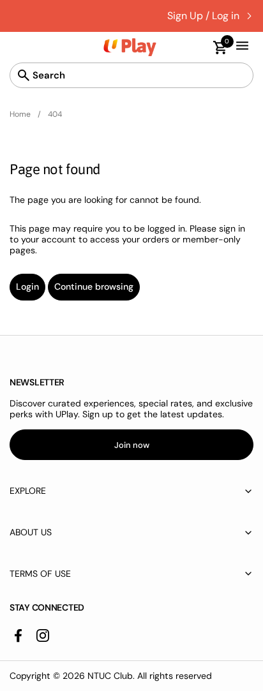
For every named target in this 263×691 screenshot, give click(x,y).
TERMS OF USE (40, 573)
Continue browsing (93, 286)
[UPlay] (129, 47)
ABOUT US (31, 532)
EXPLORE (28, 490)
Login (27, 286)
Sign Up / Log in (203, 15)
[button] (214, 48)
